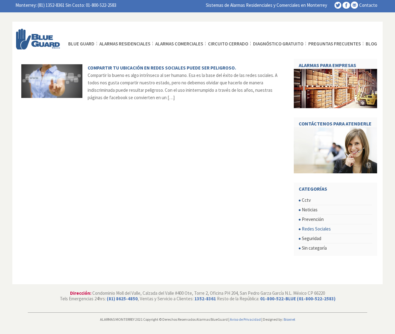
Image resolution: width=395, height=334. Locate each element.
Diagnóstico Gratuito (278, 44)
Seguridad (311, 238)
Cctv (306, 200)
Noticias (310, 210)
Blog (371, 44)
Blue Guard (81, 44)
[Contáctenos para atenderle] (335, 150)
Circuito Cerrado (228, 44)
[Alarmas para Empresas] (335, 88)
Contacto (368, 5)
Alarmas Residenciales (124, 44)
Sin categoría (314, 248)
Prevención (313, 219)
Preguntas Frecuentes (334, 44)
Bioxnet (289, 319)
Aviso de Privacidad (245, 319)
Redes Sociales (316, 229)
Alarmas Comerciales (179, 44)
